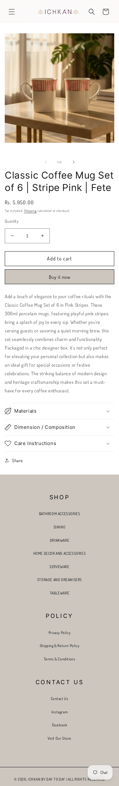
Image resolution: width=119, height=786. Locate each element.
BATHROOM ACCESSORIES (59, 513)
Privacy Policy (59, 632)
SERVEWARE (59, 566)
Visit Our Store (59, 738)
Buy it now (59, 277)
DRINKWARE (59, 540)
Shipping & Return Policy (59, 645)
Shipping (30, 211)
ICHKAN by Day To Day (46, 779)
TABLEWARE (59, 593)
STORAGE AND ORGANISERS (59, 579)
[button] (12, 12)
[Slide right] (74, 162)
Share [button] (17, 460)
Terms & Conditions (60, 659)
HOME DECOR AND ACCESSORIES (59, 553)
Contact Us (60, 698)
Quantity (11, 221)
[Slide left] (46, 162)
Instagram (59, 712)
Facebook (59, 725)
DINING (60, 527)
